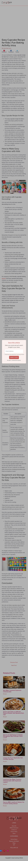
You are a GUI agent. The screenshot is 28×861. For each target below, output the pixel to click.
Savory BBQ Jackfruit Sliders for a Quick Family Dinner (13, 802)
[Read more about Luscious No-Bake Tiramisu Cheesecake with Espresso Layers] (14, 771)
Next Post (14, 665)
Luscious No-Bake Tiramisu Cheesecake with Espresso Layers (12, 780)
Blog (14, 843)
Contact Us (14, 829)
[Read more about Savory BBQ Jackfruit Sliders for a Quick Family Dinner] (14, 794)
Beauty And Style (14, 841)
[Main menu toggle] (25, 3)
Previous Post (14, 662)
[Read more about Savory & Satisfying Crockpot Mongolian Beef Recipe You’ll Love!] (14, 726)
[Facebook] (1, 851)
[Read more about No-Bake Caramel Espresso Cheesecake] (14, 682)
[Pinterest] (4, 851)
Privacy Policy (14, 831)
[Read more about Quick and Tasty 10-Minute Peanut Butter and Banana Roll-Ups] (14, 703)
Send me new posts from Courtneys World (14, 354)
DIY (14, 845)
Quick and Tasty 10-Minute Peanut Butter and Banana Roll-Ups (13, 713)
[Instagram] (8, 851)
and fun (4, 278)
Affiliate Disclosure (14, 827)
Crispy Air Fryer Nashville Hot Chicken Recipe (13, 758)
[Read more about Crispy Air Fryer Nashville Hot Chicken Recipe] (14, 749)
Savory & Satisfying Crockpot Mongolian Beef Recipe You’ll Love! (12, 736)
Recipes (5, 693)
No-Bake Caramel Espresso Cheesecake (12, 691)
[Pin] (4, 182)
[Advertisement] (14, 20)
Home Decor (14, 839)
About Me (14, 826)
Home (14, 833)
